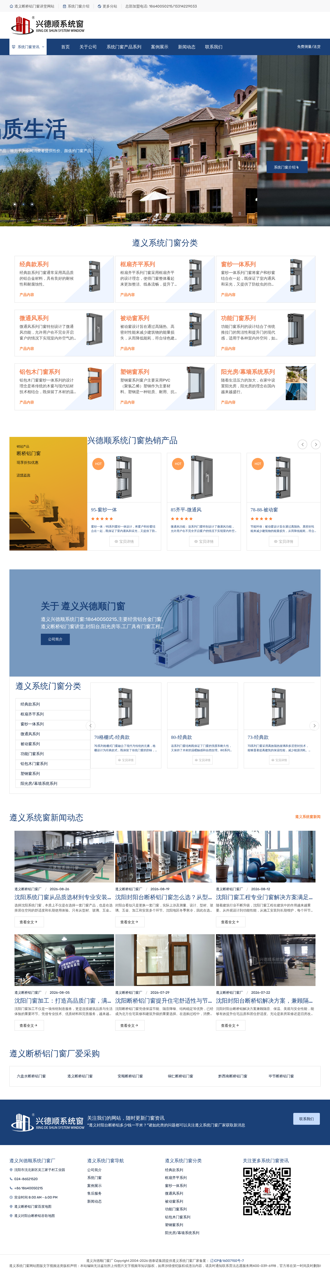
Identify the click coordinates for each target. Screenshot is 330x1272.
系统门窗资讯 (28, 47)
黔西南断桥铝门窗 (182, 1076)
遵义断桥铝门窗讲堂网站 (34, 6)
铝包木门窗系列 (40, 372)
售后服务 (94, 1193)
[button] (14, 204)
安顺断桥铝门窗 (80, 1076)
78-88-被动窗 (184, 509)
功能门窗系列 (238, 318)
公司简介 (55, 639)
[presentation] (302, 444)
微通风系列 (34, 318)
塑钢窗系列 (134, 372)
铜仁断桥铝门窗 (130, 1076)
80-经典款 (104, 737)
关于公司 (88, 47)
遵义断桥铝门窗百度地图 (32, 1207)
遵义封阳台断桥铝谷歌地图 (34, 1216)
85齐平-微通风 (106, 509)
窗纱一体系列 (238, 264)
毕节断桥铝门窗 (231, 1076)
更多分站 (110, 6)
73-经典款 (181, 737)
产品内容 (27, 295)
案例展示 (159, 47)
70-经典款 (258, 737)
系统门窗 (94, 1178)
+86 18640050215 (28, 1188)
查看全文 (27, 922)
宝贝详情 (126, 541)
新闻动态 (186, 47)
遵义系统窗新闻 (308, 817)
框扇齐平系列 (137, 264)
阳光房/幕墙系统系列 (248, 372)
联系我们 (213, 47)
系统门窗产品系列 (124, 47)
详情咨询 (23, 475)
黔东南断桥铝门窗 (283, 1076)
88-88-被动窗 (264, 509)
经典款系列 (34, 264)
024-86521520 (26, 1179)
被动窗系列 (134, 318)
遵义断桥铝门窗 (26, 889)
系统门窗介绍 (78, 6)
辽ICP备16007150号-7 (227, 1261)
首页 (65, 47)
